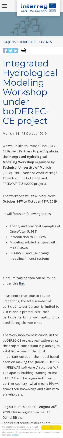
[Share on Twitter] (10, 50)
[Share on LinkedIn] (15, 50)
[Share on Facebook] (5, 50)
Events (46, 42)
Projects (9, 42)
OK (51, 427)
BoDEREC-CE (28, 42)
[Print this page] (22, 50)
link (21, 283)
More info (15, 434)
